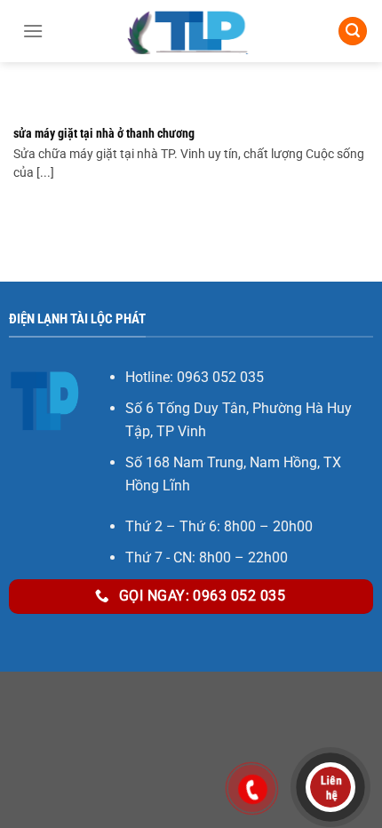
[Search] (352, 31)
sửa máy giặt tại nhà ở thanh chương (104, 133)
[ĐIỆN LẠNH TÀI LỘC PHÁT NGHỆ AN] (191, 31)
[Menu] (32, 31)
